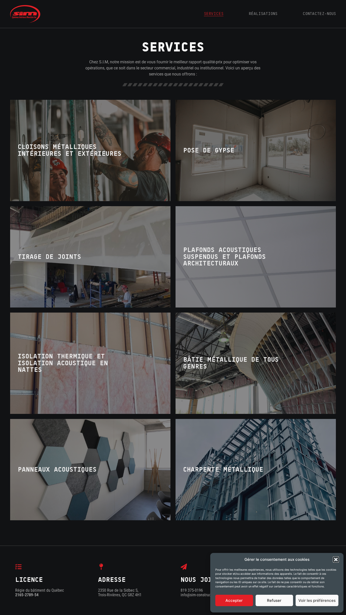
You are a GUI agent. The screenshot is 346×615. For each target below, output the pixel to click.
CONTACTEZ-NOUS (319, 14)
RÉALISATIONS (263, 14)
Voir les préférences (317, 600)
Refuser (274, 600)
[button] (335, 559)
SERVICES (213, 14)
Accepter (234, 600)
